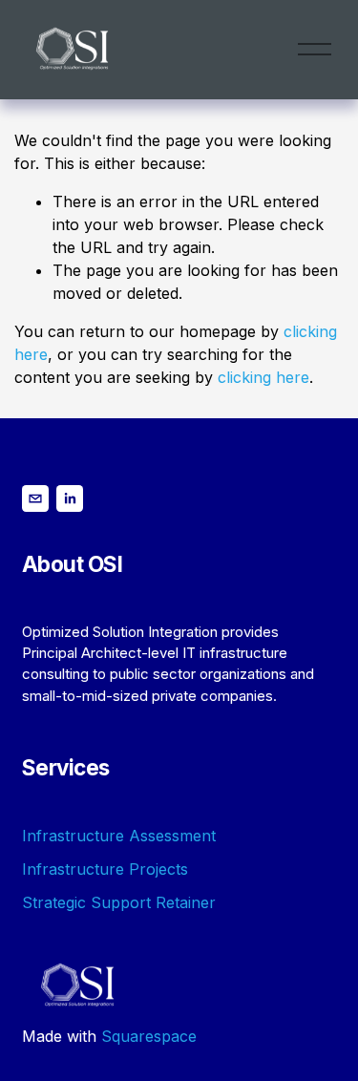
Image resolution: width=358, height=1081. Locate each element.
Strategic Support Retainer (119, 902)
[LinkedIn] (69, 498)
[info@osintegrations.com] (35, 498)
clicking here (263, 377)
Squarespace (149, 1036)
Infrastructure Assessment (119, 835)
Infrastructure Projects (105, 869)
